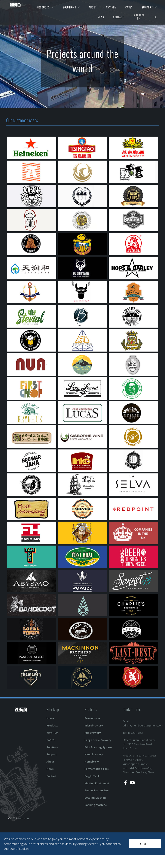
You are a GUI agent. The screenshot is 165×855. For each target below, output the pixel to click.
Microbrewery (94, 725)
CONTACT (118, 17)
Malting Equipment (97, 783)
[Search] (155, 17)
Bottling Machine (95, 797)
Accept (145, 844)
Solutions (52, 747)
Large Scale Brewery (98, 740)
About (50, 761)
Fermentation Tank (97, 769)
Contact (51, 776)
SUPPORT (148, 7)
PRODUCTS (44, 7)
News (50, 769)
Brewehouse (92, 718)
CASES (129, 7)
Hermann (23, 818)
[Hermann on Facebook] (126, 782)
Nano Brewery (94, 754)
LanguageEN (138, 16)
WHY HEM (111, 7)
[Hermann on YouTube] (133, 782)
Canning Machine (96, 805)
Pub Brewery (93, 733)
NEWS (101, 17)
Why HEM (52, 733)
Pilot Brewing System (98, 747)
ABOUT (93, 7)
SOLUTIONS (70, 7)
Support (51, 754)
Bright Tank (92, 776)
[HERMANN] (15, 5)
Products (52, 725)
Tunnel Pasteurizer (97, 790)
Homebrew (92, 761)
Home (50, 718)
